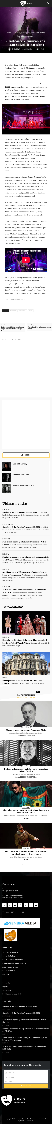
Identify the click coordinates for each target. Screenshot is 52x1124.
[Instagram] (10, 905)
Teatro (30, 310)
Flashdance (22, 310)
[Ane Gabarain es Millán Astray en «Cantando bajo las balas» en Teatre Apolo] (26, 836)
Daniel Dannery (20, 464)
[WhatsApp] (27, 57)
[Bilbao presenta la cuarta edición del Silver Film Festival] (26, 663)
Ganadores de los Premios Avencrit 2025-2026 (21, 527)
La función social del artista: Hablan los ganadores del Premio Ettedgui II (12, 328)
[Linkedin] (32, 57)
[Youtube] (36, 905)
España (9, 32)
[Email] (38, 57)
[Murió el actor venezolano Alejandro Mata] (26, 714)
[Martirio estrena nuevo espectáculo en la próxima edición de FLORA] (26, 794)
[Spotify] (15, 905)
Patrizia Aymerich (21, 475)
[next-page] (28, 865)
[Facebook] (16, 57)
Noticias (29, 36)
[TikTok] (26, 905)
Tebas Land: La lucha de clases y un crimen (39, 328)
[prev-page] (22, 865)
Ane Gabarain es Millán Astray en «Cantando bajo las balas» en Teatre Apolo (26, 852)
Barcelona (13, 310)
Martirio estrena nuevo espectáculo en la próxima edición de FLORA (26, 811)
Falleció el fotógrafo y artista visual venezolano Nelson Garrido (26, 770)
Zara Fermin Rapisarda (23, 485)
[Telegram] (43, 57)
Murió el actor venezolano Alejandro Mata (19, 512)
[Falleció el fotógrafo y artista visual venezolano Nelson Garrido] (26, 753)
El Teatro (18, 49)
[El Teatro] (10, 49)
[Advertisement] (26, 424)
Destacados (7, 524)
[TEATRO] (26, 3)
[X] (21, 57)
